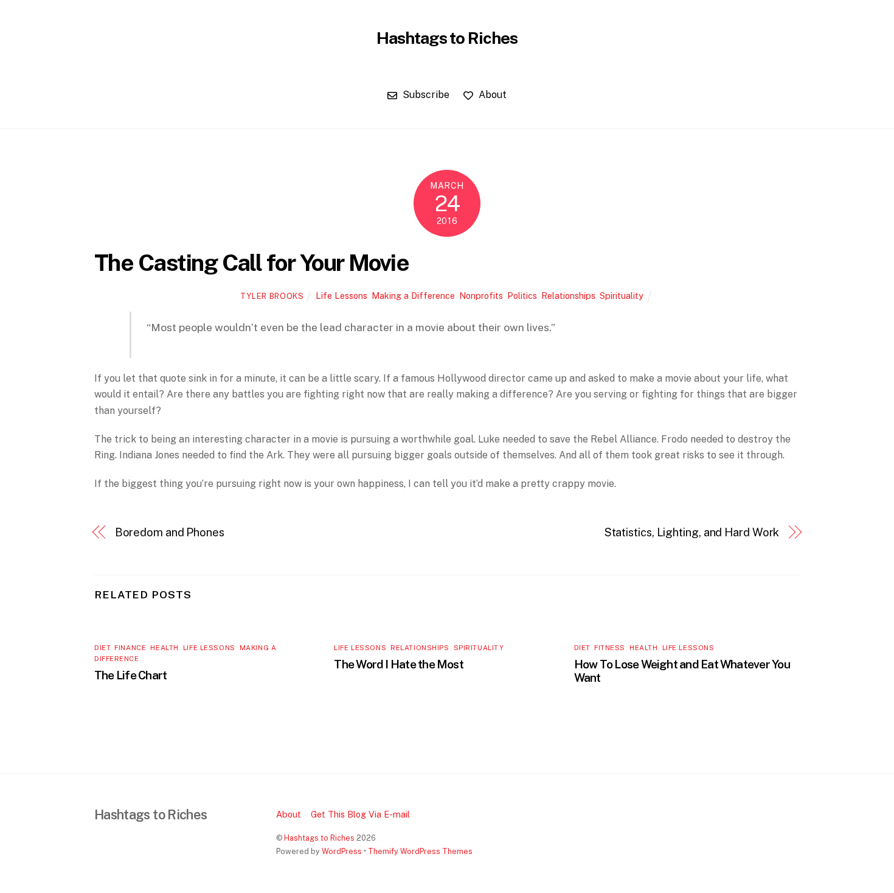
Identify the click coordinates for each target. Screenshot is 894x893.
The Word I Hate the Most (398, 664)
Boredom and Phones (169, 532)
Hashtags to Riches (319, 837)
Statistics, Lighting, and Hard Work (692, 532)
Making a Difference (413, 295)
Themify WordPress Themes (420, 851)
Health (164, 647)
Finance (130, 647)
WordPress (342, 851)
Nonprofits (481, 295)
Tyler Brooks (272, 296)
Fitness (609, 647)
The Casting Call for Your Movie (251, 262)
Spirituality (621, 295)
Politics (522, 295)
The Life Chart (130, 675)
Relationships (568, 295)
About (491, 94)
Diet (102, 647)
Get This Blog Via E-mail (360, 814)
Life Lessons (341, 295)
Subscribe (424, 94)
